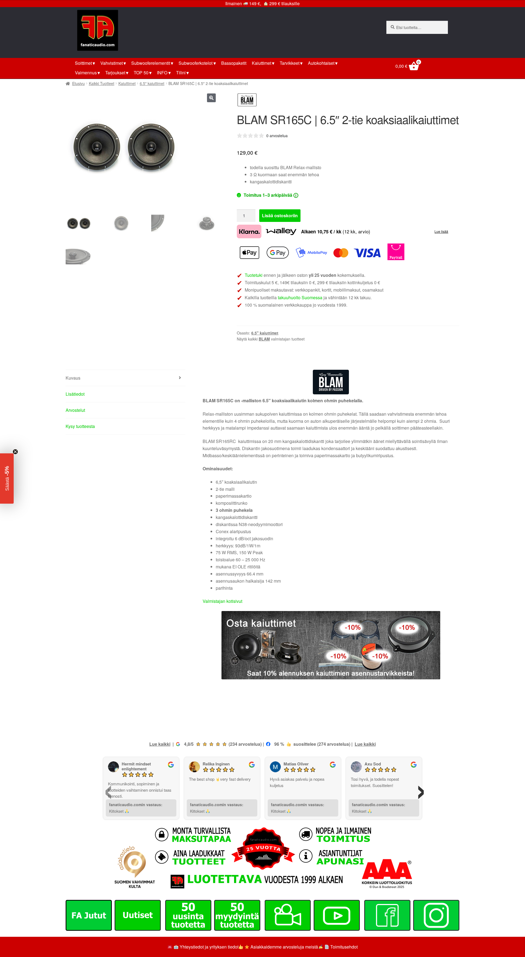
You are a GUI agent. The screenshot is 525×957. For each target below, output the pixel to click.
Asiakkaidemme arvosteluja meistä (283, 947)
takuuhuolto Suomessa (300, 297)
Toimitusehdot (344, 947)
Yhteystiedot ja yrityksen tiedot (209, 947)
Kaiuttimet (261, 63)
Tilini (181, 72)
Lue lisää (441, 231)
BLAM (264, 339)
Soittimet (83, 63)
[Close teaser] (15, 451)
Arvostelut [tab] (75, 410)
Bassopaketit (233, 63)
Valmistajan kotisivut (222, 601)
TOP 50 (141, 72)
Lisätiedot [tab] (75, 394)
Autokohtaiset (321, 63)
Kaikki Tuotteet (101, 83)
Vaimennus (86, 72)
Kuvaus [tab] (73, 378)
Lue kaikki (159, 744)
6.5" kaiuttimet (152, 83)
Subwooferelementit (150, 63)
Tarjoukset (115, 72)
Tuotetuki (253, 275)
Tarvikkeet (289, 63)
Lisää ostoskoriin (280, 215)
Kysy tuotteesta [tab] (80, 426)
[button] (211, 97)
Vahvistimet (111, 63)
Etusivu (78, 83)
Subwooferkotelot (195, 63)
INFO (162, 72)
